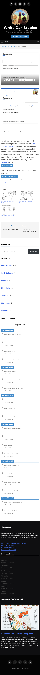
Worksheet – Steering (7, 215)
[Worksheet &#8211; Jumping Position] (9, 195)
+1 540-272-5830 (7, 545)
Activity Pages (7, 273)
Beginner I (5, 162)
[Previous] (5, 324)
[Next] (35, 324)
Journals (4, 295)
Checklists (5, 288)
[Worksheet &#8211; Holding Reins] (27, 195)
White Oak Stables (20, 27)
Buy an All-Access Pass (9, 176)
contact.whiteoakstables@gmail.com (14, 543)
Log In (3, 182)
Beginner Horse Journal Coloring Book (17, 634)
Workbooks (6, 303)
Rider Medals (6, 265)
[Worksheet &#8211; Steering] (9, 210)
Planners (4, 310)
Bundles (4, 280)
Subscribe (33, 251)
